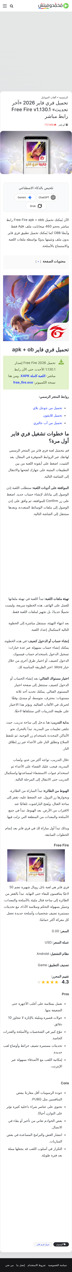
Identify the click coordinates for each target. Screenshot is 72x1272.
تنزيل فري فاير (43, 1244)
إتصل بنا (20, 1265)
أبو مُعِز (62, 124)
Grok (33, 206)
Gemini (22, 197)
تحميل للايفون (52, 415)
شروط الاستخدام (37, 1265)
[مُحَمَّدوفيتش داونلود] (53, 6)
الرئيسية (63, 97)
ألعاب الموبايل (48, 97)
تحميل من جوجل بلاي (47, 408)
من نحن (9, 1265)
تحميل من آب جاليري (47, 423)
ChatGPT (44, 197)
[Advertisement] (36, 51)
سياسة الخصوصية (57, 1265)
